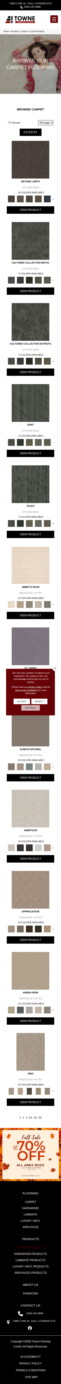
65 (40, 1117)
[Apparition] (29, 1091)
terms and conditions (26, 690)
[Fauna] (38, 199)
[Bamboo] (20, 604)
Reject (39, 701)
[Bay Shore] (38, 1091)
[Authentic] (30, 970)
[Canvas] (30, 808)
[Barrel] (30, 727)
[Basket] (20, 766)
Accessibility (30, 1356)
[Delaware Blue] (47, 604)
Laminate (30, 1214)
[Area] (30, 159)
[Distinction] (47, 280)
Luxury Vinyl (30, 1220)
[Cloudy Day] (29, 1010)
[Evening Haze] (47, 1010)
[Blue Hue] (20, 1010)
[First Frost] (38, 847)
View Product (30, 209)
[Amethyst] (30, 646)
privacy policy (35, 687)
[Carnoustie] (47, 928)
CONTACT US (30, 1305)
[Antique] (20, 1091)
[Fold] (29, 442)
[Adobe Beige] (30, 1051)
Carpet (24, 31)
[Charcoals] (20, 847)
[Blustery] (38, 766)
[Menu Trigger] (54, 19)
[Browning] (38, 928)
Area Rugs (31, 1227)
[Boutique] (47, 766)
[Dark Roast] (29, 847)
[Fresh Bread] (47, 847)
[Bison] (29, 928)
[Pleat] (38, 442)
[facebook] (30, 1328)
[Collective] (29, 280)
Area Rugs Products (30, 1272)
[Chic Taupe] (38, 604)
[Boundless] (29, 604)
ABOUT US (30, 1284)
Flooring (15, 31)
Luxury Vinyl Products (31, 1266)
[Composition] (38, 280)
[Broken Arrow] (47, 1091)
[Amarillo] (30, 889)
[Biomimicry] (30, 240)
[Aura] (30, 565)
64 (35, 1117)
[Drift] (38, 1010)
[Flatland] (47, 199)
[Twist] (47, 442)
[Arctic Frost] (20, 928)
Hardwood (30, 1208)
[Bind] (30, 403)
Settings (30, 708)
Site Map (31, 1377)
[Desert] (20, 199)
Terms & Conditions (31, 1370)
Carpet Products (30, 1247)
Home (6, 31)
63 (30, 1117)
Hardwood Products (30, 1253)
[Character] (20, 280)
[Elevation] (29, 199)
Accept (21, 701)
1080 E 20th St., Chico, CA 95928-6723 (30, 3)
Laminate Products (30, 1260)
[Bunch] (20, 442)
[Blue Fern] (29, 766)
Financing (30, 1293)
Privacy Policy (30, 1363)
